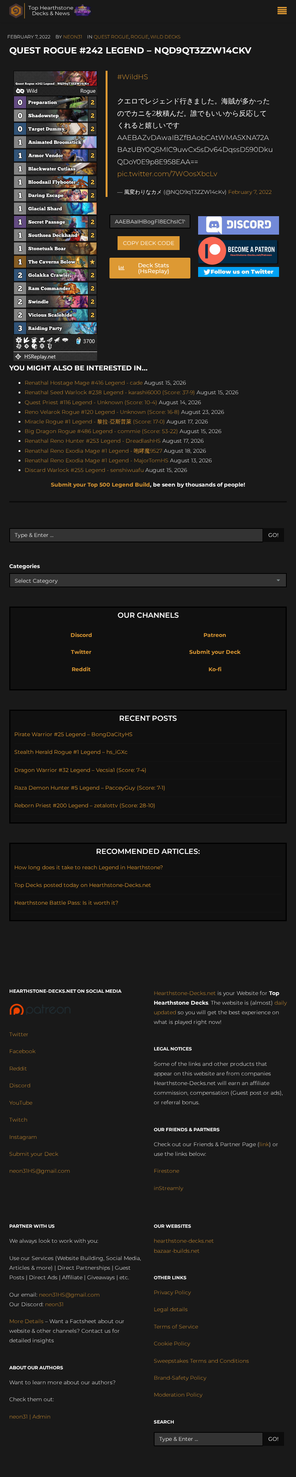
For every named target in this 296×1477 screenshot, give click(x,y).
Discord (81, 635)
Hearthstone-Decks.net (185, 993)
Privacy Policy (172, 1292)
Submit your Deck (214, 651)
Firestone (166, 1170)
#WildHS (132, 77)
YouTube (20, 1102)
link (264, 1144)
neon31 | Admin (29, 1416)
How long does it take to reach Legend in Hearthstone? (88, 867)
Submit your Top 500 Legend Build (100, 484)
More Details (26, 1321)
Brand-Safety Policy (180, 1377)
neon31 (72, 37)
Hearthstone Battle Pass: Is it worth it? (66, 902)
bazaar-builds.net (177, 1250)
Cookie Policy (172, 1343)
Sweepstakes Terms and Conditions (201, 1360)
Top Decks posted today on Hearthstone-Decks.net (82, 885)
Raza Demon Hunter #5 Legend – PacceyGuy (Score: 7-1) (89, 787)
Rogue (139, 37)
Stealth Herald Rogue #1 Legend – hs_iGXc (71, 752)
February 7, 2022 (250, 191)
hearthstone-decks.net (184, 1240)
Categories (24, 566)
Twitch (18, 1119)
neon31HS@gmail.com (39, 1170)
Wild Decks (165, 37)
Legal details (171, 1309)
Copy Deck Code (148, 243)
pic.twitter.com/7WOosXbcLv (167, 174)
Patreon (215, 635)
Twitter (81, 651)
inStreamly (168, 1188)
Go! (273, 535)
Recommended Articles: (148, 851)
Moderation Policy (178, 1394)
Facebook (22, 1051)
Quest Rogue (111, 37)
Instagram (23, 1137)
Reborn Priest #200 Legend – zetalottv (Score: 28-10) (84, 805)
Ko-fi (215, 669)
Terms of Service (176, 1326)
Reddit (81, 669)
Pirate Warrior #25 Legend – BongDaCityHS (73, 734)
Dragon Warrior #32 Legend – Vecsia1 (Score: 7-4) (80, 770)
